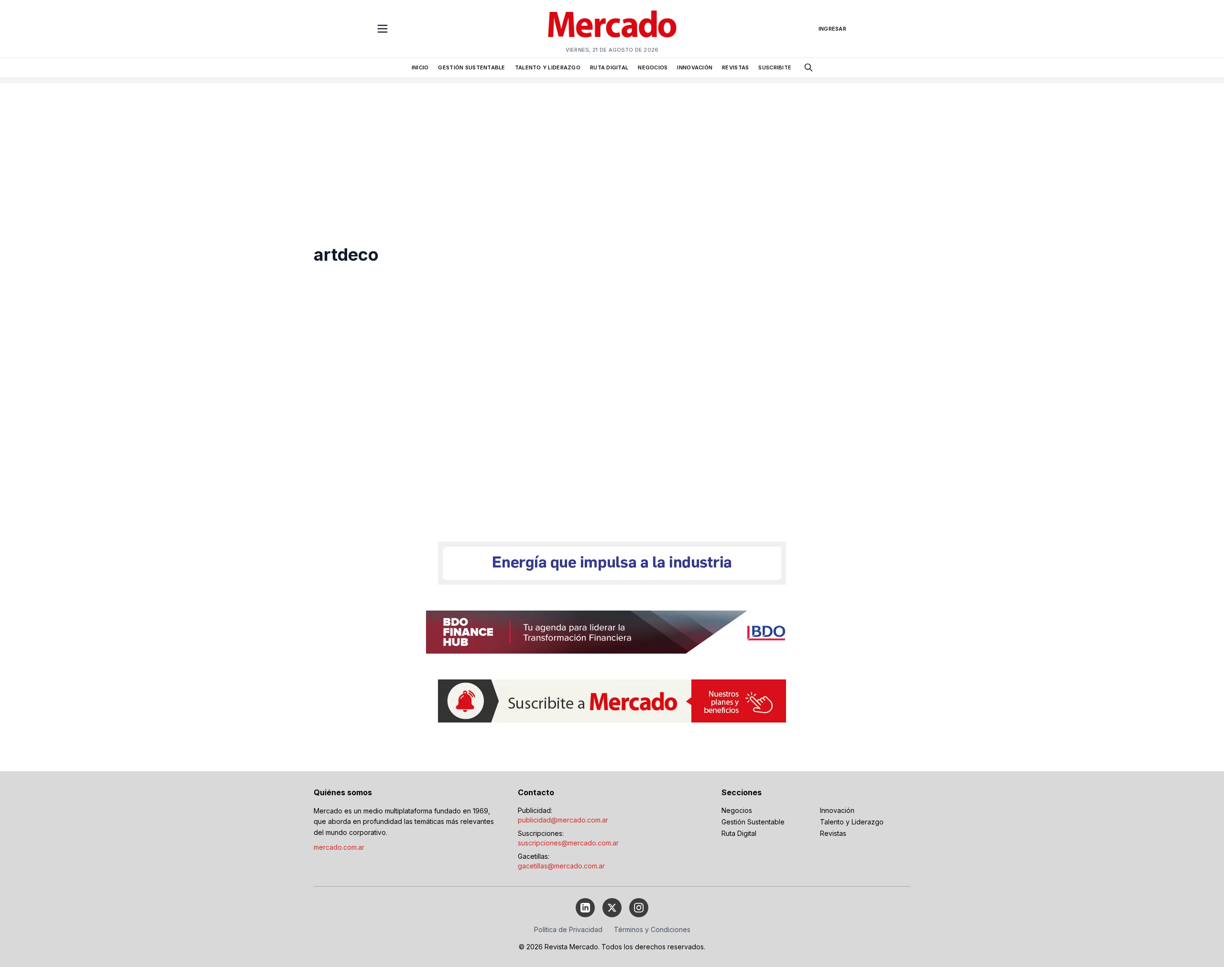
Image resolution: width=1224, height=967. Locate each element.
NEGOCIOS (652, 67)
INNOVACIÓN (694, 67)
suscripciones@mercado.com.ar (568, 843)
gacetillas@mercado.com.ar (561, 866)
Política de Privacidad (568, 929)
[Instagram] (638, 907)
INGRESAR (832, 28)
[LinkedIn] (585, 907)
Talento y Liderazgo (852, 822)
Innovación (837, 810)
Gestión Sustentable (753, 822)
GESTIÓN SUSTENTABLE (471, 67)
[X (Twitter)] (612, 907)
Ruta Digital (738, 833)
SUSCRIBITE (774, 67)
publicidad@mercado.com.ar (563, 820)
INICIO (420, 67)
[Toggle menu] (382, 28)
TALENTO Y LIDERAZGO (547, 67)
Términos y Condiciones (652, 929)
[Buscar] (808, 67)
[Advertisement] (612, 150)
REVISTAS (735, 67)
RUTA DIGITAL (609, 67)
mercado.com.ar (339, 847)
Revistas (833, 833)
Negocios (736, 810)
